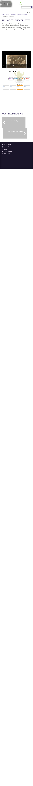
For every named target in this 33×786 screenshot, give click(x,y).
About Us (6, 147)
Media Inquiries (8, 151)
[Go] (31, 7)
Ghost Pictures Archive (22, 14)
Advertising (7, 153)
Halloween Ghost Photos (8, 16)
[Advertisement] (11, 40)
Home (3, 14)
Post (24, 4)
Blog (5, 149)
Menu (31, 4)
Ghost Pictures (13, 14)
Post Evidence (8, 144)
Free (21, 4)
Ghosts (7, 14)
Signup (27, 4)
